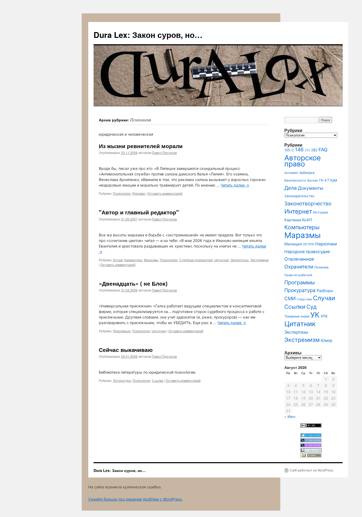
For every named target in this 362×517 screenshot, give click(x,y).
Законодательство (299, 196)
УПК (324, 316)
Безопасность (295, 180)
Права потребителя (298, 275)
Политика (321, 267)
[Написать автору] (310, 456)
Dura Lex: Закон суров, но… (148, 34)
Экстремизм (259, 260)
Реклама (138, 193)
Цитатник (221, 260)
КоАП (307, 220)
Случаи (324, 298)
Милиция (293, 244)
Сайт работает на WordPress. (312, 470)
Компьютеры (302, 227)
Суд (311, 306)
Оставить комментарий (164, 193)
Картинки (292, 220)
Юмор (326, 340)
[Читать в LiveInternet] (310, 451)
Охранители (298, 267)
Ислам (118, 260)
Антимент (291, 173)
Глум (332, 180)
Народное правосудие (307, 251)
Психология (122, 193)
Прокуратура (300, 290)
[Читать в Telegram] (310, 436)
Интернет (298, 211)
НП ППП (308, 244)
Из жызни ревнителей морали (141, 146)
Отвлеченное (299, 259)
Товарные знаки (296, 316)
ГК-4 (322, 180)
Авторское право (302, 160)
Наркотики (326, 243)
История (320, 212)
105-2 (289, 150)
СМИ (290, 298)
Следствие (304, 299)
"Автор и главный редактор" (139, 212)
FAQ (323, 149)
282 (314, 150)
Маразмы (151, 260)
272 (307, 150)
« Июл (289, 416)
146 (299, 150)
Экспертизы (239, 260)
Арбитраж (307, 173)
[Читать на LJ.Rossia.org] (310, 446)
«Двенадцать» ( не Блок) (133, 283)
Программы (299, 282)
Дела (290, 188)
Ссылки (157, 380)
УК (315, 314)
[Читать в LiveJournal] (310, 441)
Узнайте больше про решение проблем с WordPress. (135, 499)
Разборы (325, 290)
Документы (310, 188)
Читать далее (234, 185)
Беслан (312, 180)
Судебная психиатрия (196, 260)
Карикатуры (133, 260)
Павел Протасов (164, 152)
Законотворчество (308, 203)
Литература (122, 380)
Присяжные (122, 331)
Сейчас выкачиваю (126, 349)
